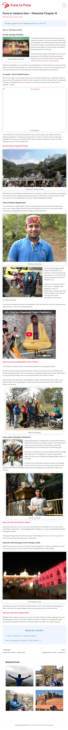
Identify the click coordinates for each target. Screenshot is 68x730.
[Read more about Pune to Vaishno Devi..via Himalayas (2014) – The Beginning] (19, 676)
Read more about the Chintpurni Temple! (16, 522)
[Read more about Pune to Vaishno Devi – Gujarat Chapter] (49, 676)
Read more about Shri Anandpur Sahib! (16, 613)
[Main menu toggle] (64, 5)
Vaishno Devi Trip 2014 (38, 23)
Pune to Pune (21, 5)
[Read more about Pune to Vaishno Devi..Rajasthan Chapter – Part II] (49, 700)
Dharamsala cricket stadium (49, 61)
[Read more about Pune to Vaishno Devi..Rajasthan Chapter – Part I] (19, 700)
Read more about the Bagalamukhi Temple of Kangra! (20, 362)
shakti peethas (24, 80)
